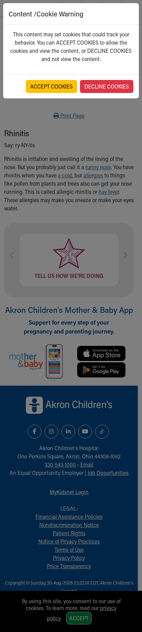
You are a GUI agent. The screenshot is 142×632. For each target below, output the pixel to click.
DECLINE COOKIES (106, 86)
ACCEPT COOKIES (51, 86)
